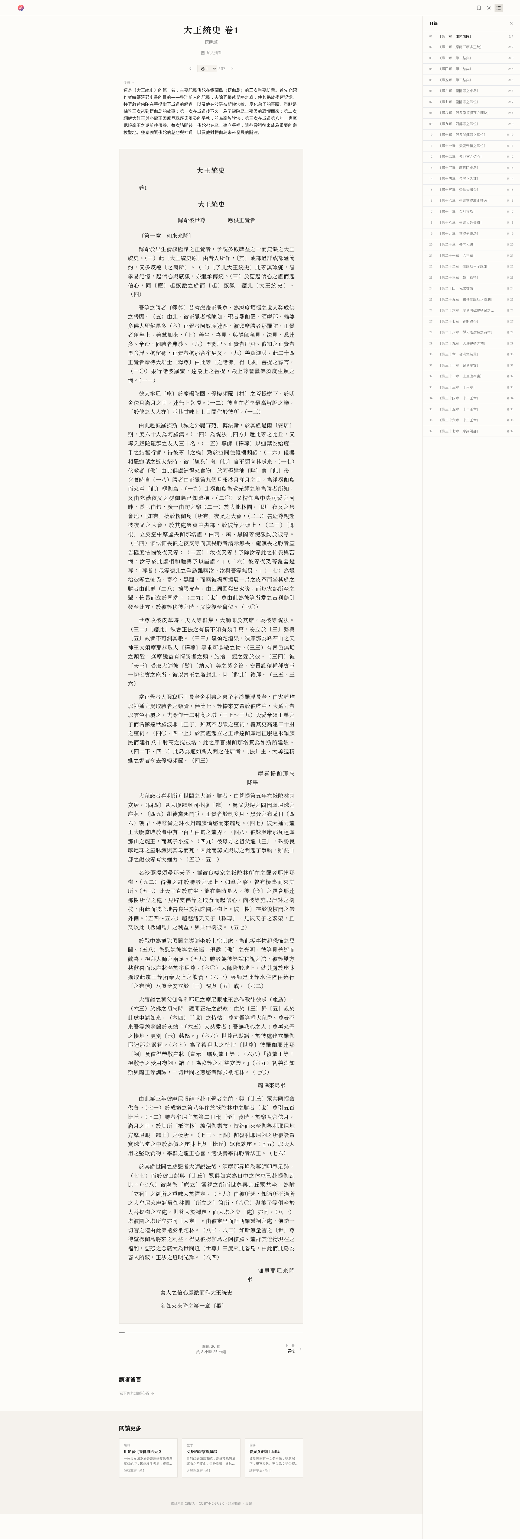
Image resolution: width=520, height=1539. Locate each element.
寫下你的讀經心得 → (136, 1393)
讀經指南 (234, 1503)
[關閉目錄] (511, 23)
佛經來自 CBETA (183, 1503)
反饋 (248, 1503)
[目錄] (499, 8)
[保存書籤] (478, 8)
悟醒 (209, 42)
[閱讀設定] (488, 7)
